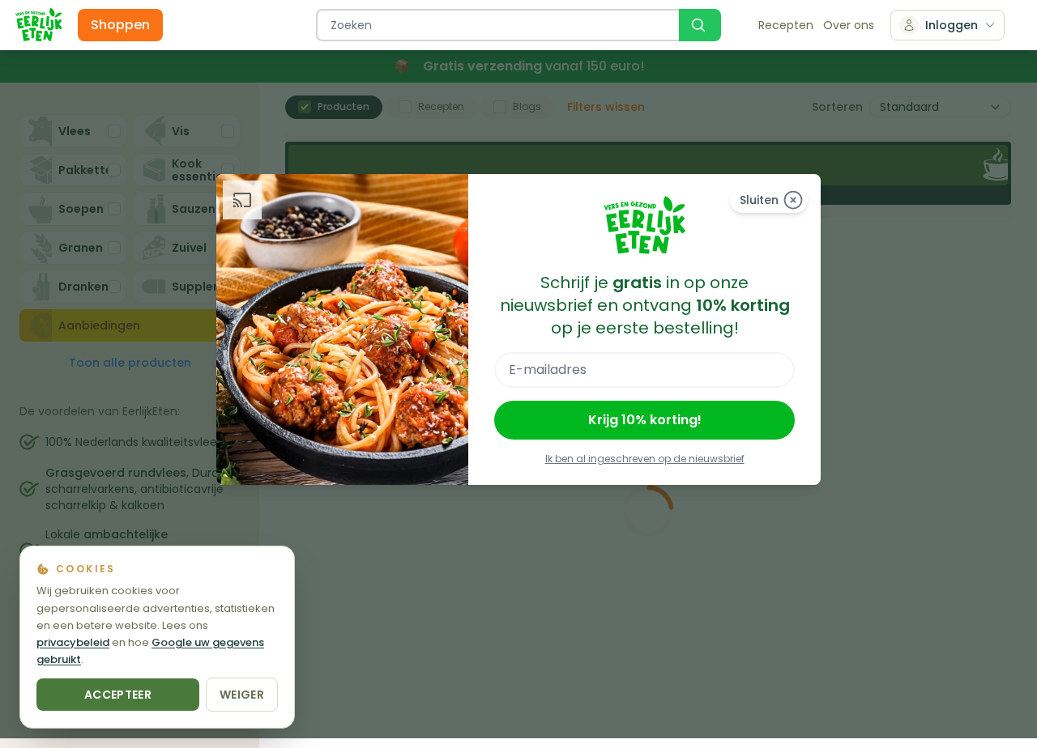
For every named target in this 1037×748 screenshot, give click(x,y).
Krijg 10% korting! (645, 419)
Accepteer (117, 694)
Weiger (242, 694)
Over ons (848, 25)
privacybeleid (72, 642)
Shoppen (120, 24)
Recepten (785, 25)
